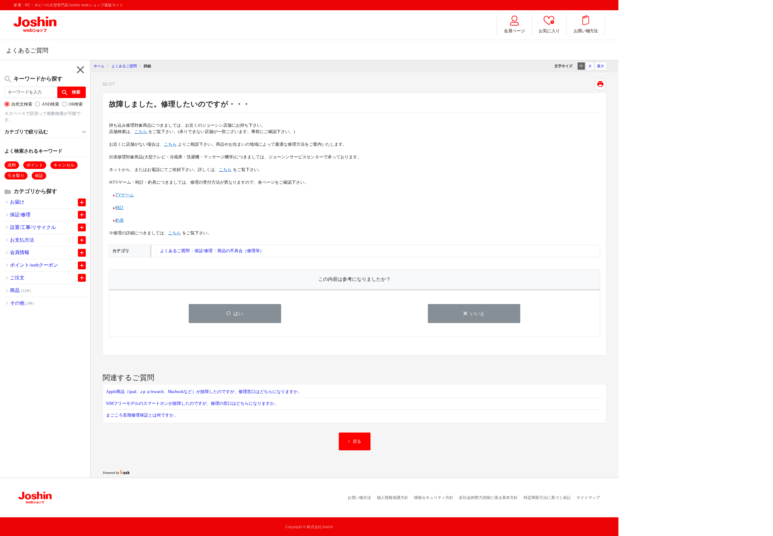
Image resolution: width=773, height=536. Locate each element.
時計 (119, 207)
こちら (141, 131)
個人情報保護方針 (392, 497)
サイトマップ (588, 497)
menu (79, 69)
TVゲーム (124, 195)
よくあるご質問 (124, 66)
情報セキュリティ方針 (433, 497)
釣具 (119, 220)
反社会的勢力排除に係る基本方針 (488, 497)
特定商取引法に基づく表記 (547, 497)
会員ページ (514, 31)
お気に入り (549, 31)
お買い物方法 (586, 31)
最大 (600, 66)
